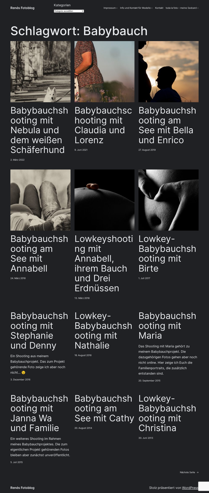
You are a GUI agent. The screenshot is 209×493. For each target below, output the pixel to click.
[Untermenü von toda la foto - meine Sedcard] (198, 8)
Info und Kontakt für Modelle (135, 7)
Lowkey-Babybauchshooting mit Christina (167, 413)
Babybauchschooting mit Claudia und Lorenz (103, 125)
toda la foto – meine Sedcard (181, 7)
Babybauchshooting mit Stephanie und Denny (39, 330)
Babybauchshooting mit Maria (167, 325)
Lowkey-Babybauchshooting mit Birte (167, 253)
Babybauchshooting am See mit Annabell (39, 253)
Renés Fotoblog (22, 8)
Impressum (110, 7)
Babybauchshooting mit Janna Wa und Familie (39, 413)
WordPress (190, 488)
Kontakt (159, 7)
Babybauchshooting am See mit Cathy (104, 408)
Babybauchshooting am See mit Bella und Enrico (167, 125)
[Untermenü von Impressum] (117, 8)
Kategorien (62, 5)
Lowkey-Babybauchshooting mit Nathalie (103, 330)
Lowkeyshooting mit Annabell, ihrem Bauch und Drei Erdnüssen (104, 263)
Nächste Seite (189, 472)
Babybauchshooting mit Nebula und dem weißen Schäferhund (39, 130)
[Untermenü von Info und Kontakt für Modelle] (152, 8)
